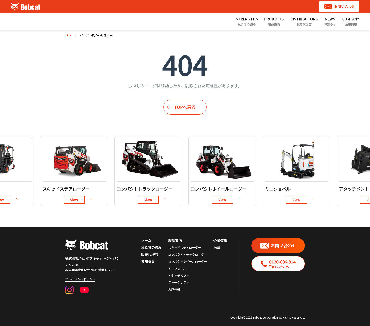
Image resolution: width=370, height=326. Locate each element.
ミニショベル (177, 268)
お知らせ (148, 261)
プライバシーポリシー (80, 279)
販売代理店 (149, 254)
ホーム (146, 240)
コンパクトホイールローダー (187, 261)
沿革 (216, 247)
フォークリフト (178, 282)
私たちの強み (151, 247)
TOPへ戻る (185, 107)
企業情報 (220, 240)
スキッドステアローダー (184, 247)
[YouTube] (84, 290)
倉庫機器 (174, 289)
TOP (68, 35)
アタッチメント (178, 275)
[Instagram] (69, 290)
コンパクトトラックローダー (187, 254)
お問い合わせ (344, 6)
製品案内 (175, 240)
